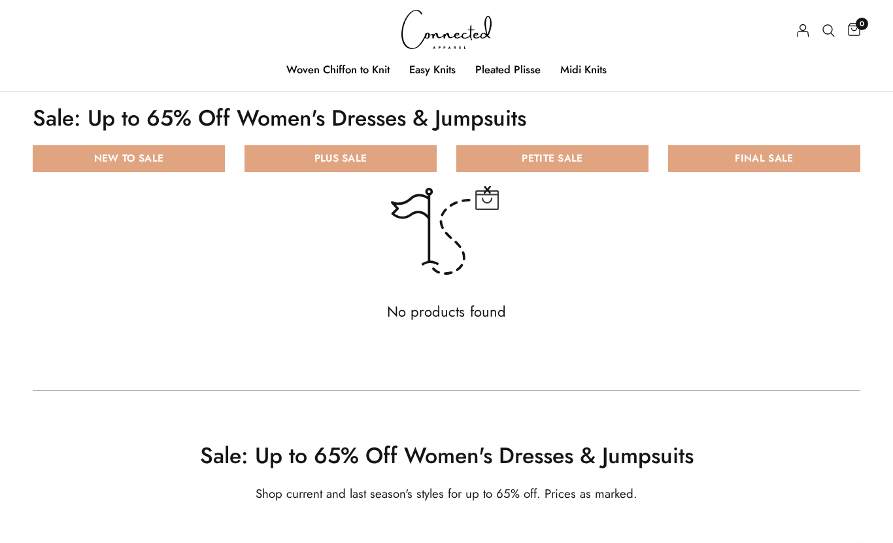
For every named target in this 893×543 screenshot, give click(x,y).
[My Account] (803, 30)
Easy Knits (432, 69)
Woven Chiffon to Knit (338, 69)
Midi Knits (583, 69)
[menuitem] (338, 69)
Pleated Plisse (508, 69)
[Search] (828, 30)
